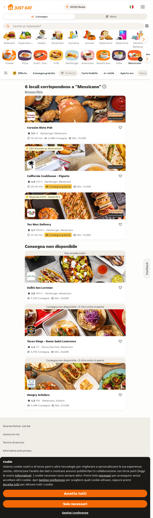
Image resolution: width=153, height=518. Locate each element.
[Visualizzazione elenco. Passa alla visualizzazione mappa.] (147, 26)
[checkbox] (9, 57)
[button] (17, 7)
